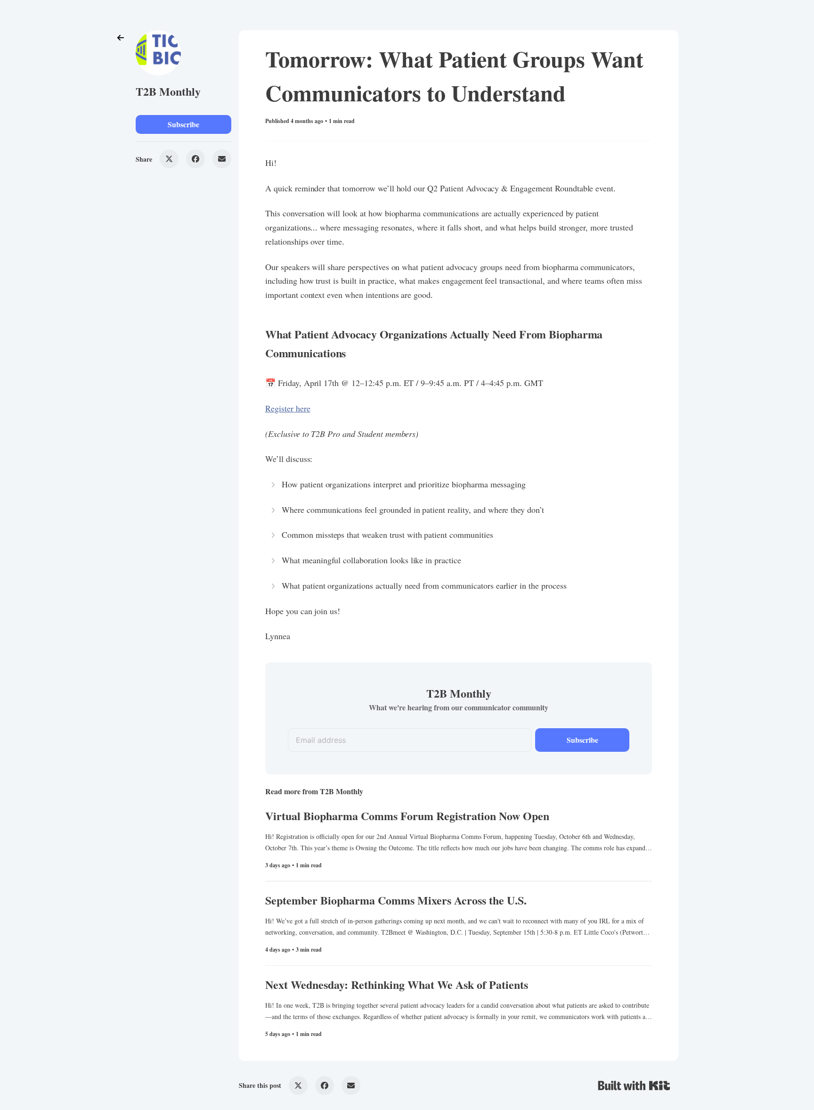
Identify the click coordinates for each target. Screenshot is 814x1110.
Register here (287, 408)
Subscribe (183, 124)
